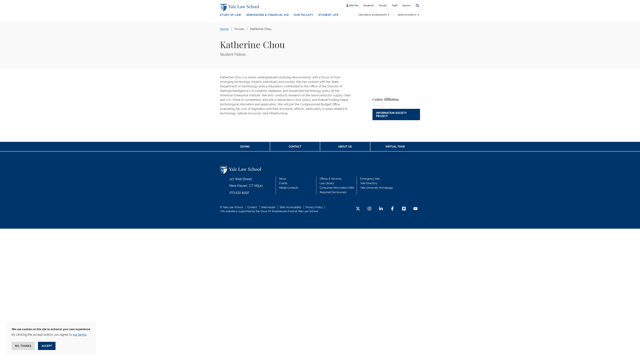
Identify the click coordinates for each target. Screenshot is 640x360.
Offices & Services (331, 178)
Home (224, 29)
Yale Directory (368, 183)
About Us (345, 146)
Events (283, 183)
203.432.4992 (239, 192)
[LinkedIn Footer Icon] (381, 208)
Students (368, 5)
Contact (295, 146)
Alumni (406, 5)
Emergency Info (370, 178)
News (282, 178)
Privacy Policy (314, 207)
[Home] (240, 7)
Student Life (328, 14)
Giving (245, 146)
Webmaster (268, 207)
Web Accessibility (290, 207)
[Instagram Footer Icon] (369, 208)
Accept (47, 346)
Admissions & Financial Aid (267, 14)
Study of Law (230, 14)
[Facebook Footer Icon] (392, 208)
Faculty (383, 5)
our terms (79, 334)
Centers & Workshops (372, 15)
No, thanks (23, 346)
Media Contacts (288, 187)
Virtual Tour (395, 146)
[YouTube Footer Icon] (415, 208)
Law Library (327, 183)
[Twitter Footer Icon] (358, 208)
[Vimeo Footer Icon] (404, 208)
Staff (394, 5)
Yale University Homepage (376, 187)
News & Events (407, 15)
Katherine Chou (261, 29)
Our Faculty (303, 14)
